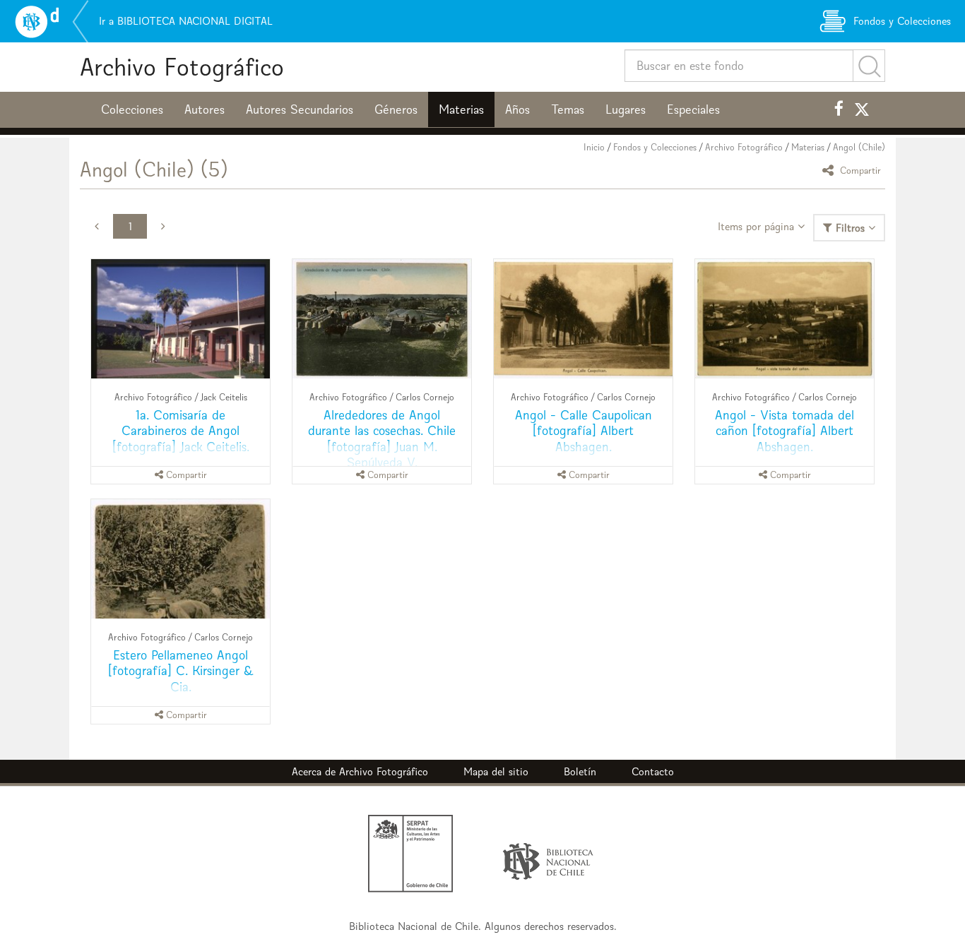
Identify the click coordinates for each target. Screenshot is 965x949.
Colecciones (132, 109)
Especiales (693, 109)
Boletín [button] (580, 771)
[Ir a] (180, 318)
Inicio (594, 147)
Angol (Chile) (859, 147)
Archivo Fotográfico (182, 67)
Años (517, 109)
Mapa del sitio (495, 771)
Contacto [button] (653, 771)
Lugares (625, 109)
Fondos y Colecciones (655, 147)
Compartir (859, 170)
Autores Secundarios (299, 109)
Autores (204, 109)
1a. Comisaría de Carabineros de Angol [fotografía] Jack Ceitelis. (180, 430)
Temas (567, 109)
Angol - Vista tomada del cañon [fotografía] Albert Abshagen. (784, 430)
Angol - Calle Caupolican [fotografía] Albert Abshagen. (583, 430)
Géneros (396, 109)
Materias (461, 109)
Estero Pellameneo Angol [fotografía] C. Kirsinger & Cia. (181, 670)
